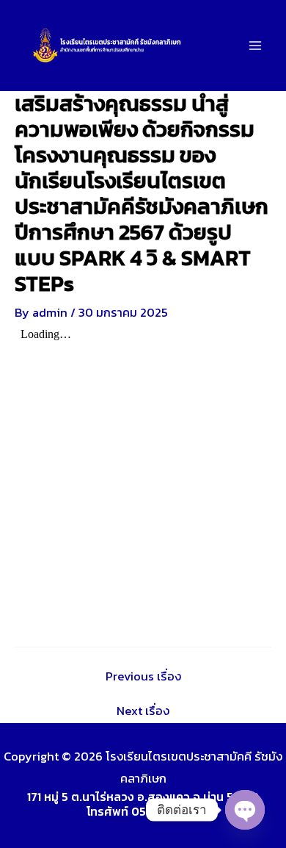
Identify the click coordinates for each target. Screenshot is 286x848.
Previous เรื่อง (143, 676)
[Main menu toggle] (254, 45)
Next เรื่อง (143, 710)
